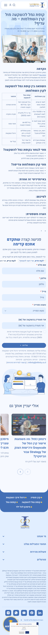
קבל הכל (27, 633)
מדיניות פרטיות (24, 629)
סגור (37, 623)
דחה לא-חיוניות (21, 633)
